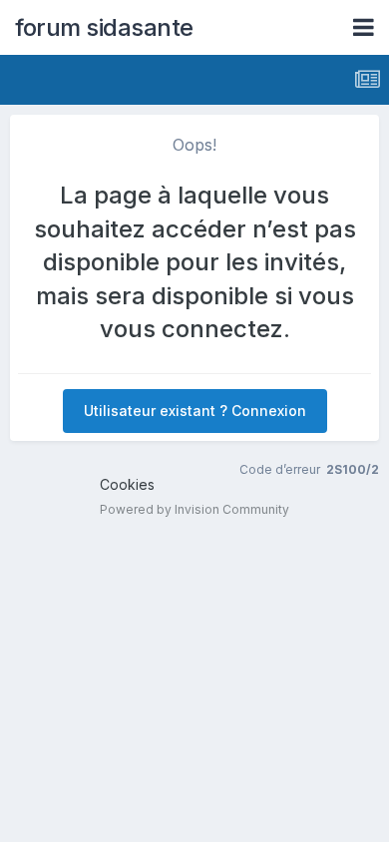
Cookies (127, 484)
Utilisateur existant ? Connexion (195, 410)
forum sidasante (104, 27)
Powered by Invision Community (194, 509)
